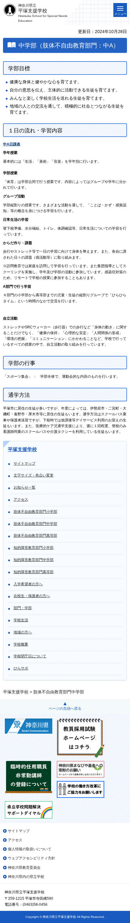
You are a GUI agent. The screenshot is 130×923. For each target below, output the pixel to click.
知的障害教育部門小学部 (34, 548)
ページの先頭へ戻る (65, 708)
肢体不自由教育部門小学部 (35, 512)
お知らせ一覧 (24, 487)
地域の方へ (23, 632)
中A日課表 (11, 144)
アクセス (21, 499)
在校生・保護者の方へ (32, 596)
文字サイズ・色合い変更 (34, 475)
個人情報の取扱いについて (29, 849)
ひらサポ (21, 668)
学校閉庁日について (30, 656)
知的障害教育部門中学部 (34, 560)
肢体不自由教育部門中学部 (35, 524)
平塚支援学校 (22, 449)
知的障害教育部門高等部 (34, 572)
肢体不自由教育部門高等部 (35, 535)
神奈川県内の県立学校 (26, 877)
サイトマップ (24, 463)
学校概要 (21, 644)
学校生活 (21, 620)
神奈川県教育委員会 (24, 867)
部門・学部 (23, 608)
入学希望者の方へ (28, 584)
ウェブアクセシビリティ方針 (31, 858)
